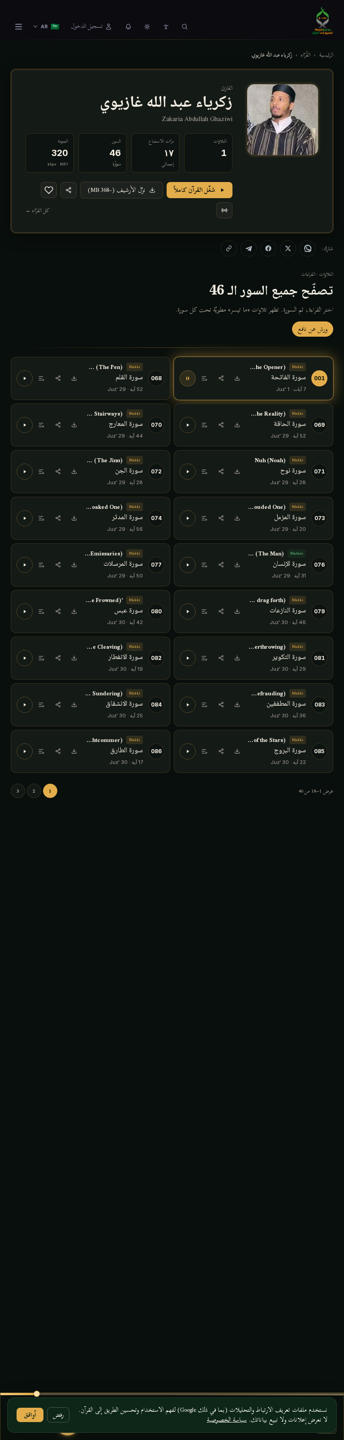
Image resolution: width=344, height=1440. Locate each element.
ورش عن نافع (312, 328)
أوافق (30, 1414)
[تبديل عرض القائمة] (18, 26)
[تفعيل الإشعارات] (128, 26)
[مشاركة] (221, 378)
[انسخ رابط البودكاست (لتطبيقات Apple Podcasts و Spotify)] (224, 210)
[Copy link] (229, 248)
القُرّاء (305, 54)
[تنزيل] (237, 378)
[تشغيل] (25, 378)
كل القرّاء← (38, 210)
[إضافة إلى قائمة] (204, 378)
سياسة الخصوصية (227, 1419)
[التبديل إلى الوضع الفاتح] (147, 26)
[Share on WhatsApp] (308, 248)
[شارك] (68, 190)
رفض (58, 1414)
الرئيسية (326, 54)
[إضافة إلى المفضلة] (49, 190)
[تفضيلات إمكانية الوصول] (166, 26)
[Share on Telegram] (249, 248)
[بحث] (184, 26)
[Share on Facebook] (268, 248)
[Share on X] (288, 248)
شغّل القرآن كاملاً (194, 189)
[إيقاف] (188, 378)
